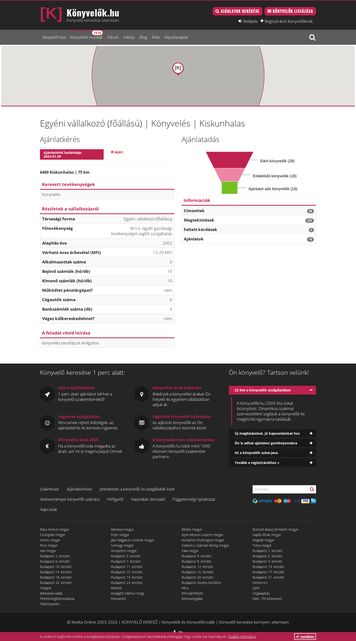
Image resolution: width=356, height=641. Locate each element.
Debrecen (260, 582)
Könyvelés (118, 598)
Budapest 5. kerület (267, 556)
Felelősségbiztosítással (57, 598)
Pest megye (49, 545)
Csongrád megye (52, 534)
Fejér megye (120, 534)
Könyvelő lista (53, 37)
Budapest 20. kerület (197, 577)
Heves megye (50, 540)
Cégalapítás (261, 593)
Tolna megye (262, 545)
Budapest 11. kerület (127, 566)
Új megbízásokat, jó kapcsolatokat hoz (267, 433)
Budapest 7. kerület (126, 561)
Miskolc (116, 588)
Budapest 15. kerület (127, 572)
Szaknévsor (49, 489)
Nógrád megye (263, 540)
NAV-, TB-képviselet (267, 598)
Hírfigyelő (115, 499)
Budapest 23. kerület (127, 582)
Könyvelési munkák (86, 35)
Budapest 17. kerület (268, 572)
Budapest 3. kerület (126, 556)
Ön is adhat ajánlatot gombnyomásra (266, 443)
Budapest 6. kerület (55, 561)
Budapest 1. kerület (267, 550)
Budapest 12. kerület (197, 566)
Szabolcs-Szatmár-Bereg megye (205, 545)
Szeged (45, 588)
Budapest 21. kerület (268, 577)
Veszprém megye (124, 550)
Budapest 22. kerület (56, 582)
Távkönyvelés (50, 604)
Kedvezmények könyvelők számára (69, 499)
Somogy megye (122, 545)
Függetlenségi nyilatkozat (194, 499)
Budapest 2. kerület (55, 556)
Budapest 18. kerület (56, 577)
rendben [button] (306, 636)
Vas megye (48, 550)
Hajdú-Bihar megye (267, 534)
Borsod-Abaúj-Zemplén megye (275, 529)
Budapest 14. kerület (56, 572)
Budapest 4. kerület (196, 556)
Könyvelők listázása (293, 11)
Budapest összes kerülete (201, 582)
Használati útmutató (148, 499)
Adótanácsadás (51, 593)
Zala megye (190, 550)
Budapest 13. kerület (268, 566)
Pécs (185, 588)
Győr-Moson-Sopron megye (202, 534)
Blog (143, 37)
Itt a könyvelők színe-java (256, 452)
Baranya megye (122, 529)
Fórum (113, 37)
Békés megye (192, 529)
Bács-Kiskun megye (54, 529)
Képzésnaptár (176, 37)
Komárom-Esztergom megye (203, 540)
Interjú (129, 37)
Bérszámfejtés (192, 593)
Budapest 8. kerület (196, 561)
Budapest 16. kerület (197, 572)
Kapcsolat (48, 509)
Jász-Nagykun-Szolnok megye (132, 540)
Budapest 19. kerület (127, 577)
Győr (256, 588)
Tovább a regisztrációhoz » (257, 462)
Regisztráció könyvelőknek (289, 21)
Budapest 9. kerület (267, 561)
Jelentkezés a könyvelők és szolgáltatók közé (137, 489)
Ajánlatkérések (79, 489)
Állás (156, 37)
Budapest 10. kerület (56, 566)
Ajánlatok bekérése (240, 11)
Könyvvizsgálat (192, 598)
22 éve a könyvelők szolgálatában (263, 390)
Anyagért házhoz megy (127, 593)
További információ (242, 636)
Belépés (250, 21)
